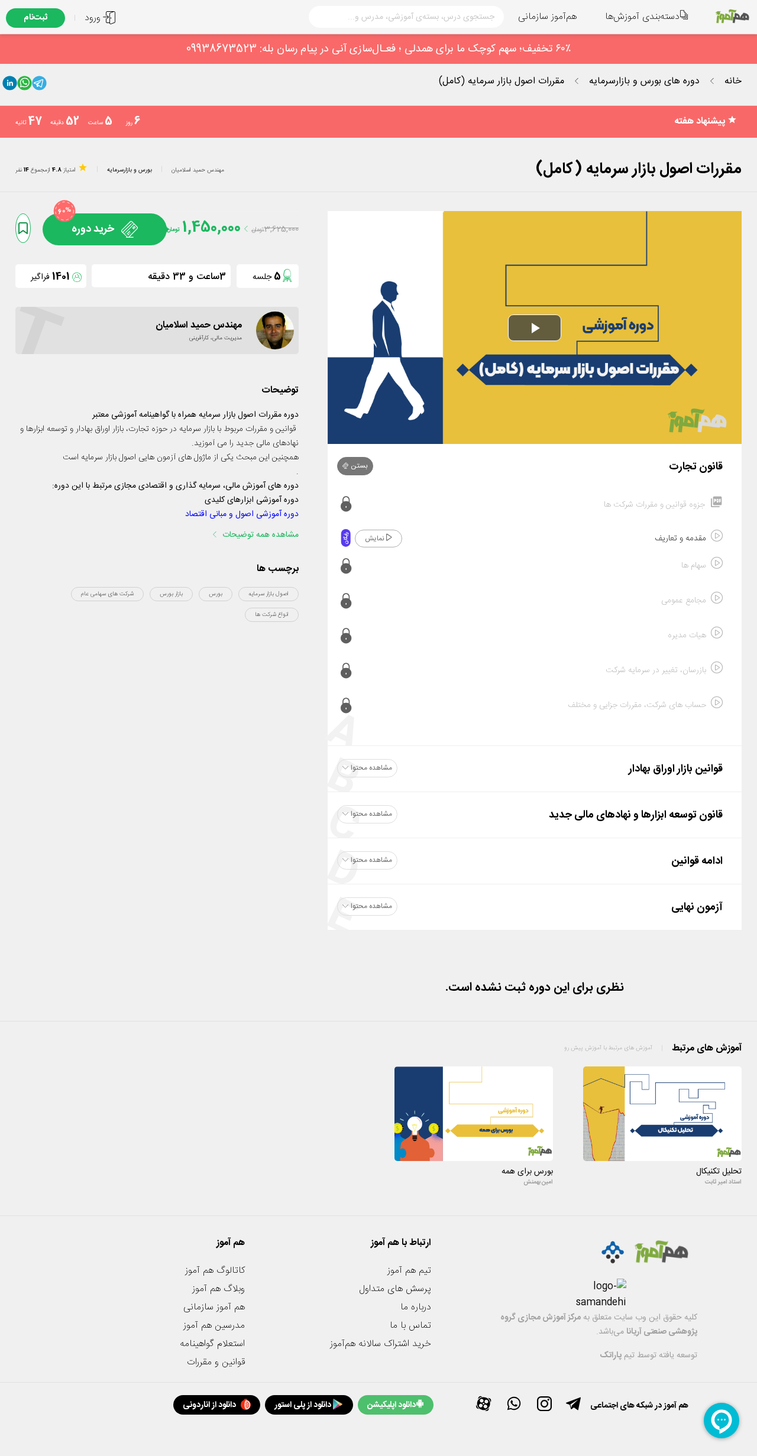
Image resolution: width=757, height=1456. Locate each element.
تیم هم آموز (409, 1271)
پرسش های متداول (395, 1289)
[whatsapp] (24, 86)
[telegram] (39, 86)
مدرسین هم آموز (214, 1326)
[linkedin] (9, 86)
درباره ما (415, 1307)
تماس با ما (410, 1326)
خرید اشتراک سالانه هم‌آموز (380, 1344)
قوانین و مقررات (216, 1362)
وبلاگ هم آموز (218, 1289)
